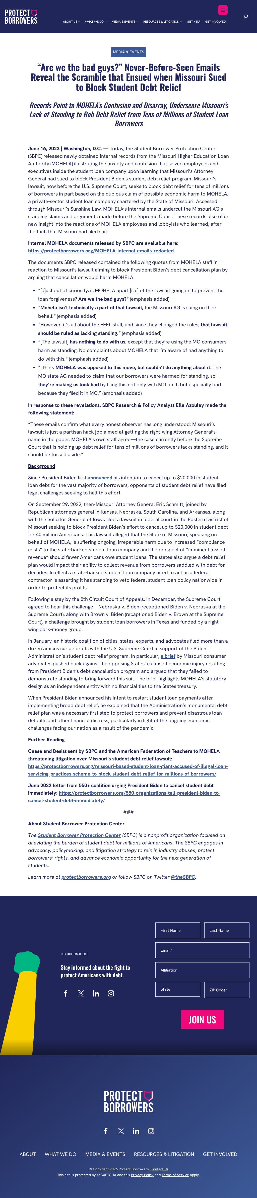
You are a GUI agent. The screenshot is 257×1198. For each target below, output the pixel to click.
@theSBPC (183, 877)
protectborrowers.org (86, 877)
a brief (168, 656)
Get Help (194, 22)
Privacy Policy (142, 1175)
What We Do (94, 22)
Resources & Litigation (161, 22)
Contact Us (159, 1169)
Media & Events (123, 22)
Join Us (202, 1019)
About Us (70, 22)
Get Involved (215, 22)
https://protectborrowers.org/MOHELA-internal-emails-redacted (101, 250)
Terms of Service (175, 1175)
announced (100, 477)
